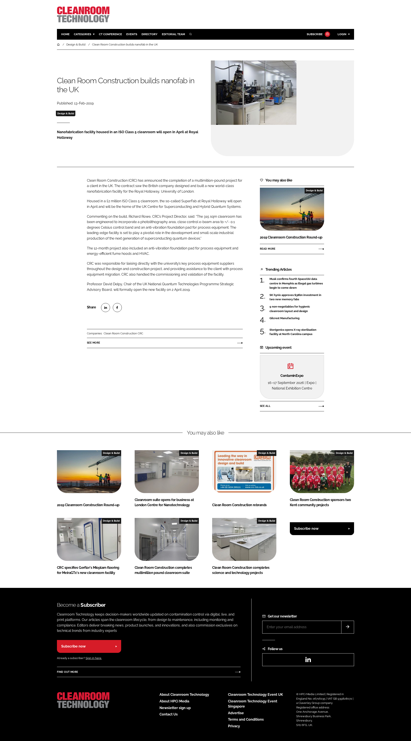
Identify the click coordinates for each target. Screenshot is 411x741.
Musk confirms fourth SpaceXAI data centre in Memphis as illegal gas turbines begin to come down (297, 283)
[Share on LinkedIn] (105, 307)
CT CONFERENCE (110, 34)
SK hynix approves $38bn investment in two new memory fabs (297, 297)
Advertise (236, 713)
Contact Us (168, 714)
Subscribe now (306, 529)
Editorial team (173, 34)
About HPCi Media (174, 701)
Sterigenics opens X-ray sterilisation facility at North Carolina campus (297, 332)
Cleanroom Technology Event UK (255, 695)
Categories (82, 34)
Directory (149, 34)
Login (342, 34)
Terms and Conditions (246, 719)
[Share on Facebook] (117, 307)
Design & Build (65, 113)
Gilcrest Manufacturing (297, 318)
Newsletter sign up (175, 708)
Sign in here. (94, 658)
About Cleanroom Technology (184, 695)
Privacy (234, 726)
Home (65, 34)
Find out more (67, 671)
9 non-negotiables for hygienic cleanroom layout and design (297, 309)
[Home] (58, 44)
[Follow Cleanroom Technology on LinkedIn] (308, 661)
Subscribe (315, 34)
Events (131, 34)
